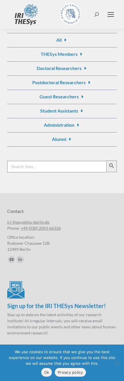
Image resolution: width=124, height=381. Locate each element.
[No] (117, 363)
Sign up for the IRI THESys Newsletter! (56, 305)
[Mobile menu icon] (111, 14)
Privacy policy (70, 372)
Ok (46, 372)
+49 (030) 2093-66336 (41, 228)
